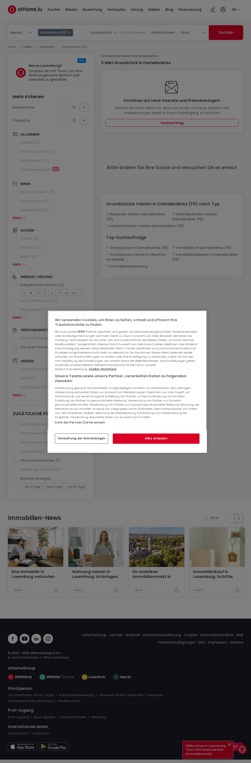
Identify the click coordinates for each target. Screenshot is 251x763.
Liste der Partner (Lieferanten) (80, 422)
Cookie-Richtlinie (102, 369)
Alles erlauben (156, 438)
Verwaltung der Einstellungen (81, 438)
